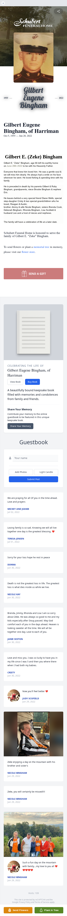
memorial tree (41, 247)
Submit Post (33, 479)
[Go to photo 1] (32, 855)
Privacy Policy (25, 902)
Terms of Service (42, 902)
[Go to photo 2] (34, 855)
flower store (28, 252)
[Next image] (60, 834)
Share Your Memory (20, 426)
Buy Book (32, 381)
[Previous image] (7, 834)
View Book (15, 381)
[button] (33, 734)
